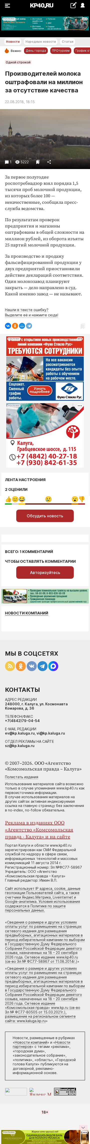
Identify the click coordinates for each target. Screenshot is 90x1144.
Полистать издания (21, 777)
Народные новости (41, 41)
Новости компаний (26, 613)
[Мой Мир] (22, 326)
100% (48, 499)
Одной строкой (18, 62)
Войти (82, 5)
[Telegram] (29, 326)
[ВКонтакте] (8, 326)
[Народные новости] (73, 5)
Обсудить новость (45, 515)
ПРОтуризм (61, 50)
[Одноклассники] (15, 326)
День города (36, 50)
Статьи (67, 41)
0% (8, 499)
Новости (13, 41)
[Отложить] (38, 162)
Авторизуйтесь (45, 572)
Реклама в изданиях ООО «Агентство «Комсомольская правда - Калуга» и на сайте (39, 830)
